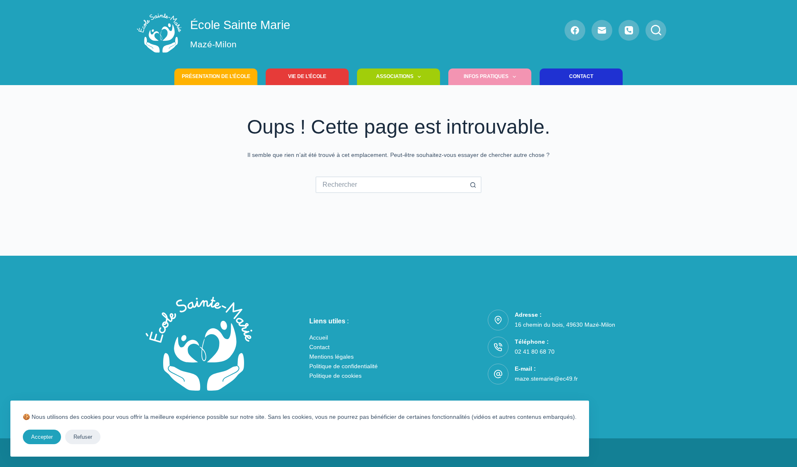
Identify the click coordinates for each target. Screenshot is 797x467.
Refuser (82, 437)
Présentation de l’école (216, 76)
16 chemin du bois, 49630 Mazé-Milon (565, 324)
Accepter (42, 437)
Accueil (318, 337)
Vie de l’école (307, 76)
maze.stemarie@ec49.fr (546, 378)
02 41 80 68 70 (535, 351)
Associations (394, 76)
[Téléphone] (629, 30)
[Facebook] (575, 30)
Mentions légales (331, 356)
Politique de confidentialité (343, 366)
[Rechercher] (655, 30)
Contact (581, 76)
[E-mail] (602, 30)
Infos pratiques (486, 76)
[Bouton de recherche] (473, 184)
